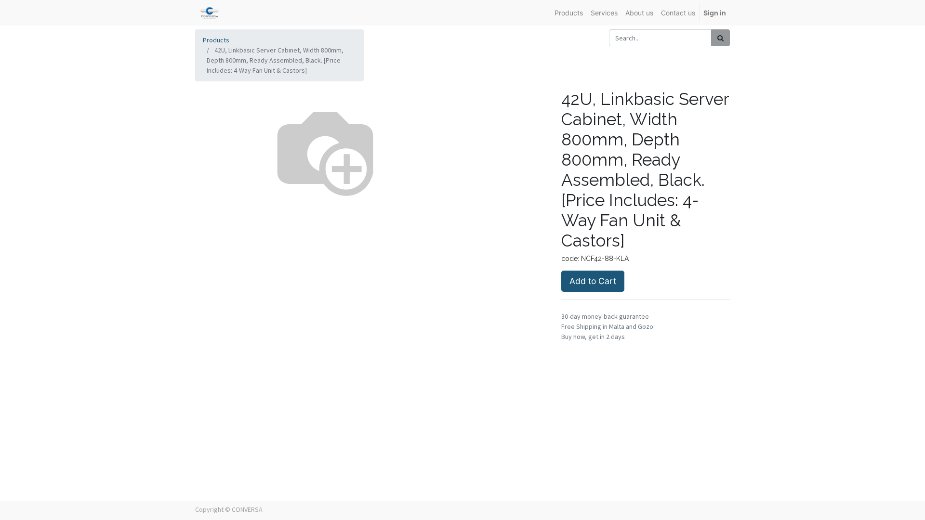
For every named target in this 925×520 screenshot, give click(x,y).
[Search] (720, 37)
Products (216, 40)
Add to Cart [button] (592, 281)
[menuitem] (569, 13)
